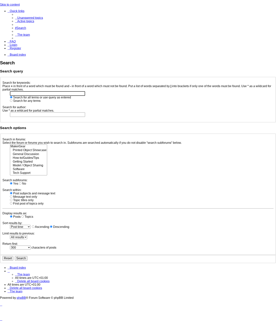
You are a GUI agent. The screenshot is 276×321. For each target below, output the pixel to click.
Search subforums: (14, 180)
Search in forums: (14, 139)
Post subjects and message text (33, 193)
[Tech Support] (28, 173)
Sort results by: (12, 223)
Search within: (11, 190)
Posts (16, 216)
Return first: (10, 243)
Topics (28, 216)
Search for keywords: (16, 82)
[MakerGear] (28, 146)
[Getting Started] (28, 162)
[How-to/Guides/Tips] (28, 158)
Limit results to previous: (18, 233)
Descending (60, 226)
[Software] (28, 169)
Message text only (24, 196)
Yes (15, 183)
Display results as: (14, 213)
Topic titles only (23, 200)
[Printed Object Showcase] (28, 150)
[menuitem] (29, 17)
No (23, 183)
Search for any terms (26, 100)
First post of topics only (28, 203)
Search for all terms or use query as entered (41, 97)
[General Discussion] (28, 154)
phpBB (21, 297)
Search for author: (14, 107)
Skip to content (10, 4)
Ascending (41, 226)
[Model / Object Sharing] (28, 165)
